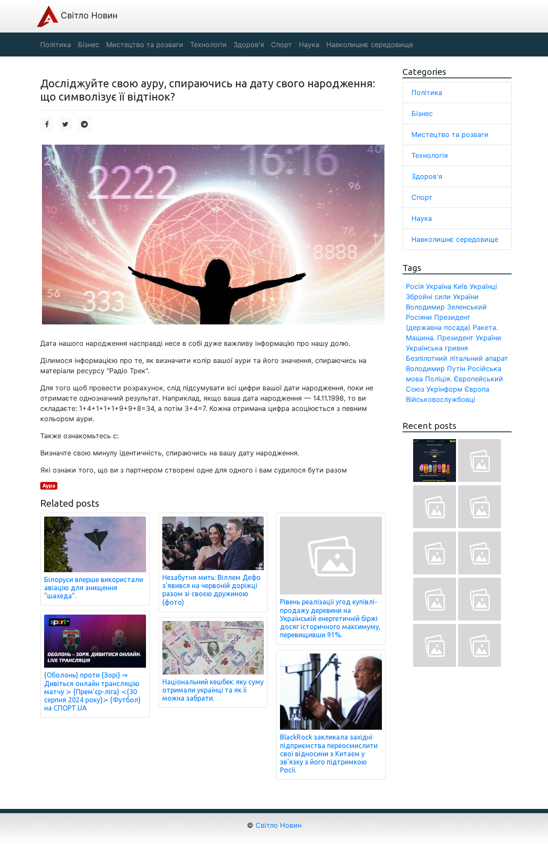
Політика (426, 92)
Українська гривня (437, 348)
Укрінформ (444, 389)
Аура (48, 485)
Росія (415, 286)
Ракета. (485, 327)
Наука (421, 218)
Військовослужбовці (440, 399)
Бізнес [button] (88, 44)
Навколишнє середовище (454, 239)
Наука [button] (309, 44)
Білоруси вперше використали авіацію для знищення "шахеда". (93, 588)
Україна (438, 286)
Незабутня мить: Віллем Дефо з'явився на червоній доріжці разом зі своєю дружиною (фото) (211, 590)
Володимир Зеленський (446, 307)
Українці (483, 286)
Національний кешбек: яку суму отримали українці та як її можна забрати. (213, 690)
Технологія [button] (208, 44)
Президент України (469, 337)
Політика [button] (55, 44)
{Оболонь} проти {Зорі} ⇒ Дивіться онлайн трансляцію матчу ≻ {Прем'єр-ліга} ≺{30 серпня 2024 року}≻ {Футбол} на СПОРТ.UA (92, 691)
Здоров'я (426, 176)
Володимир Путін (435, 368)
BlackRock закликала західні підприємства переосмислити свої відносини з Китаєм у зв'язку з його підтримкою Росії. (329, 753)
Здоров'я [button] (248, 44)
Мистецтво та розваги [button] (144, 44)
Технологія (429, 155)
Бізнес (422, 113)
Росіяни (419, 317)
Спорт (421, 197)
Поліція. (438, 378)
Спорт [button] (281, 44)
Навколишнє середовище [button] (369, 44)
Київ (460, 286)
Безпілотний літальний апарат (457, 358)
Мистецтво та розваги (449, 134)
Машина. (420, 337)
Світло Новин (88, 15)
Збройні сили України (442, 296)
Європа (477, 389)
